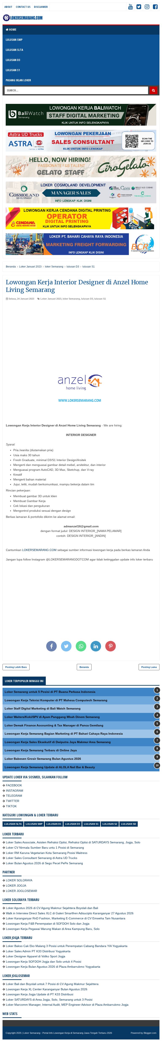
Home (12, 29)
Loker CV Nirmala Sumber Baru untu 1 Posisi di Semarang (45, 847)
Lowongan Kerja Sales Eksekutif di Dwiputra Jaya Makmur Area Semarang (58, 742)
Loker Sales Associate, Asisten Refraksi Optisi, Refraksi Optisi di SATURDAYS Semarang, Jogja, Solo (73, 842)
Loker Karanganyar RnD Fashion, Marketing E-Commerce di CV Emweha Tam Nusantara (65, 918)
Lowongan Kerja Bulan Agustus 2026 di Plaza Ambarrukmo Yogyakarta (53, 966)
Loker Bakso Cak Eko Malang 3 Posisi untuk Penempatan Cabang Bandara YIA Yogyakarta (66, 946)
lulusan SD (128, 824)
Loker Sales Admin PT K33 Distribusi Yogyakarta (38, 951)
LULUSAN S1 (13, 70)
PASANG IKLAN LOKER (18, 80)
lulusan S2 (110, 824)
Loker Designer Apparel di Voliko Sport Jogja (35, 956)
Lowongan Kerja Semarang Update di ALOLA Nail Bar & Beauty (50, 767)
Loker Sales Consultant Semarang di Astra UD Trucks (41, 858)
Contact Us (23, 7)
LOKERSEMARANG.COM (39, 550)
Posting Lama (149, 667)
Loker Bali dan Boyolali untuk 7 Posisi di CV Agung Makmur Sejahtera (52, 984)
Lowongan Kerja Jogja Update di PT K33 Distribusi (39, 994)
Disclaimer (41, 7)
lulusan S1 (100, 298)
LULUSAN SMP (14, 40)
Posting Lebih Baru (16, 667)
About (8, 7)
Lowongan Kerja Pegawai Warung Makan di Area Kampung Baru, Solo (53, 929)
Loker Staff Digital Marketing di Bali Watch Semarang (43, 708)
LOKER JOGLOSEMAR (21, 891)
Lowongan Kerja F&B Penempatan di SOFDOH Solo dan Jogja (47, 923)
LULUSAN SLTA (14, 50)
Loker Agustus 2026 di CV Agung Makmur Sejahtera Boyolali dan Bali (52, 908)
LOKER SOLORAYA (19, 880)
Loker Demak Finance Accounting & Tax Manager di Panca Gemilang (54, 725)
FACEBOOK (14, 785)
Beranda (84, 667)
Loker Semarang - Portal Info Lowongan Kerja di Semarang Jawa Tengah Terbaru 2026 (67, 1033)
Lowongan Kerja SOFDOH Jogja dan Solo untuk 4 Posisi (43, 961)
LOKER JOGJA (16, 885)
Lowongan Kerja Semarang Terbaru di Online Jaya (41, 750)
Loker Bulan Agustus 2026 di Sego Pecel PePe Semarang (44, 863)
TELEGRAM (14, 795)
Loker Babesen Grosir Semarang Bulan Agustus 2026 (43, 758)
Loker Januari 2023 (50, 298)
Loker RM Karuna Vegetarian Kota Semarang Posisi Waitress (46, 853)
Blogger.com (150, 1033)
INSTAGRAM (14, 790)
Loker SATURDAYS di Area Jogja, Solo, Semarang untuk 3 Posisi (49, 999)
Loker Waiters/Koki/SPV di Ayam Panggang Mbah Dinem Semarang (52, 717)
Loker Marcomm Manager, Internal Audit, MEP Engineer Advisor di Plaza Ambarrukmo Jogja (67, 1004)
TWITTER (12, 801)
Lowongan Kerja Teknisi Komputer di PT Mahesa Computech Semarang (56, 700)
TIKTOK (11, 806)
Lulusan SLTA (13, 824)
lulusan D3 (87, 298)
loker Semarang (71, 298)
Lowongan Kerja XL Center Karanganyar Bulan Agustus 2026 (46, 989)
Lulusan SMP (34, 824)
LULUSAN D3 (13, 60)
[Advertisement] (81, 332)
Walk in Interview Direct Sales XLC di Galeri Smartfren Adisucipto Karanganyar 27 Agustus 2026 (70, 913)
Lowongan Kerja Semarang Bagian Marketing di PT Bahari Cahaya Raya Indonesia (64, 733)
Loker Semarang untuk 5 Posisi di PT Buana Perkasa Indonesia (50, 691)
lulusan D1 (53, 824)
